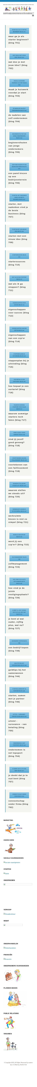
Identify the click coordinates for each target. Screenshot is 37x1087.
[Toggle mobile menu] (33, 15)
